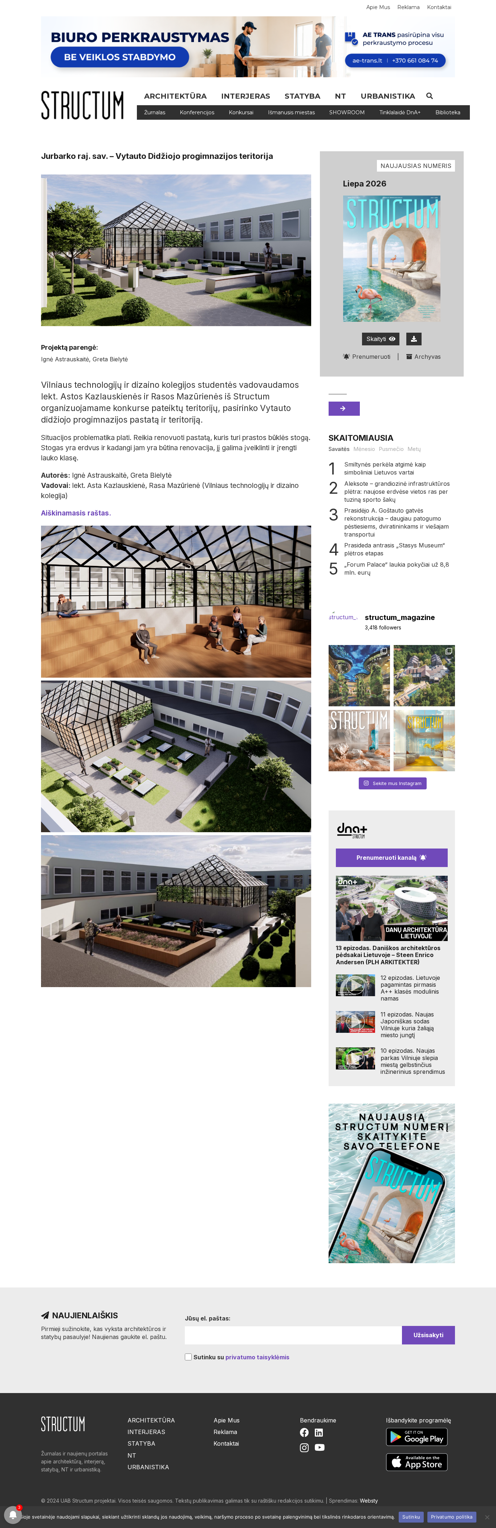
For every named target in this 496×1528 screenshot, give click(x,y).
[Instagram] (304, 1448)
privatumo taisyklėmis (257, 1357)
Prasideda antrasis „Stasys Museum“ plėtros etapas (394, 549)
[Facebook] (304, 1432)
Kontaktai (226, 1443)
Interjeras (146, 1431)
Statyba (141, 1443)
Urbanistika (148, 1467)
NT (131, 1455)
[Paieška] (429, 96)
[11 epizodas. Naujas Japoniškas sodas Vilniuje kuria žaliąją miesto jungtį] (355, 1022)
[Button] (414, 339)
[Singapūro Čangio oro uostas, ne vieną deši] (359, 675)
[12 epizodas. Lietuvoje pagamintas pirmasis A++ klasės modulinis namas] (355, 985)
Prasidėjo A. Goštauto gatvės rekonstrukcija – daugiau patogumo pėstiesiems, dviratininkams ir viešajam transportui (396, 522)
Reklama (225, 1431)
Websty (369, 1501)
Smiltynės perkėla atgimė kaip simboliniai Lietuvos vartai (385, 468)
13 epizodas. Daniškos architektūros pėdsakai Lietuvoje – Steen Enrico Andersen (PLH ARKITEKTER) (388, 954)
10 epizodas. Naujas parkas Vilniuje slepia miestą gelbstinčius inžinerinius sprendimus (413, 1061)
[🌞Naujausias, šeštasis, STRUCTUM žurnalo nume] (424, 740)
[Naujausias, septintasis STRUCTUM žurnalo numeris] (359, 740)
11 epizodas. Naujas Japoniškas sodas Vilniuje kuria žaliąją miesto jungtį (407, 1025)
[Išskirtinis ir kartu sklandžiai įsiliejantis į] (424, 675)
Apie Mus (227, 1420)
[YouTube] (319, 1447)
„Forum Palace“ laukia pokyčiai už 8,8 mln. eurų (396, 568)
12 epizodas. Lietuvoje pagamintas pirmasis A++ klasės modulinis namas (410, 988)
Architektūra (151, 1420)
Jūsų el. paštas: (208, 1318)
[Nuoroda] (85, 105)
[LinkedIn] (319, 1432)
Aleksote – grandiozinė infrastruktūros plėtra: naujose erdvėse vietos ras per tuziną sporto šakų (397, 491)
